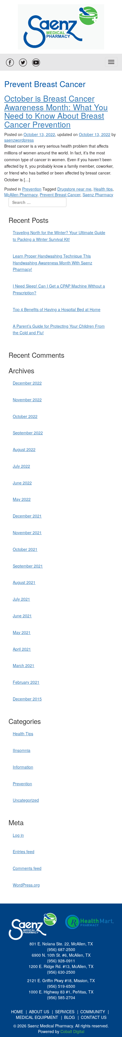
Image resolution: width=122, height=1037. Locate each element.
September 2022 (28, 433)
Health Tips (23, 733)
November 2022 (27, 399)
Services (64, 1011)
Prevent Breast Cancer (60, 194)
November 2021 (27, 532)
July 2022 (21, 466)
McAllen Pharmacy (20, 194)
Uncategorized (26, 800)
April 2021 (22, 649)
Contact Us (93, 1017)
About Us (39, 1011)
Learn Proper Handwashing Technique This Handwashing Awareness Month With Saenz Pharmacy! (52, 262)
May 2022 (22, 499)
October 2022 (25, 416)
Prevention (31, 189)
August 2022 (24, 449)
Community (92, 1011)
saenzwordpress (19, 140)
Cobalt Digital (72, 1031)
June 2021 (22, 615)
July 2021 (21, 599)
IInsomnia (21, 750)
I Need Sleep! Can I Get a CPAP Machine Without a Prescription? (59, 289)
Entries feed (23, 851)
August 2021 (24, 582)
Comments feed (27, 868)
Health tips (103, 189)
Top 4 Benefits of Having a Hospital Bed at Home (56, 309)
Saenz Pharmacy (98, 194)
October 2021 (25, 549)
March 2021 (23, 665)
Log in (18, 835)
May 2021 (22, 632)
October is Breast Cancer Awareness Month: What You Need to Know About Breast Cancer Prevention (56, 111)
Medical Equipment (37, 1017)
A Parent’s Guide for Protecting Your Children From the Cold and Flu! (59, 329)
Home (17, 1011)
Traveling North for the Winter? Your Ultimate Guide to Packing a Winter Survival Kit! (59, 236)
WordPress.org (26, 885)
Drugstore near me (74, 189)
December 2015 (27, 699)
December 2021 (27, 516)
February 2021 (26, 682)
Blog (69, 1017)
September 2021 (28, 566)
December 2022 (27, 383)
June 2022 (22, 483)
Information (23, 767)
